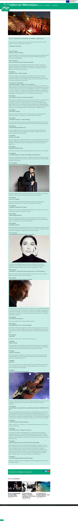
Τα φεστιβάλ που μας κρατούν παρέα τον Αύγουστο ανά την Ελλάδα (28, 495)
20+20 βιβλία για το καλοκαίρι (42, 494)
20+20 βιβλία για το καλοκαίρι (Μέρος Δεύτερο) (14, 494)
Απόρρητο (1, 520)
